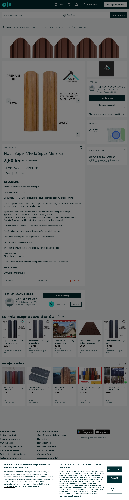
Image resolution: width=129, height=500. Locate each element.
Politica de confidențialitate (27, 486)
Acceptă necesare (114, 479)
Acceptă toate (114, 469)
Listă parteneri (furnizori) (70, 496)
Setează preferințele (114, 490)
